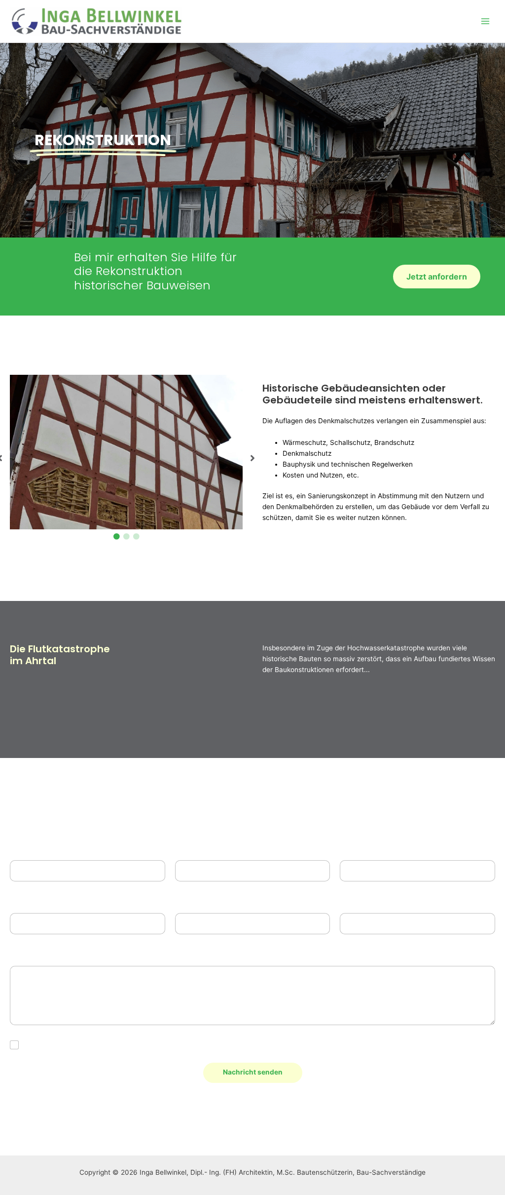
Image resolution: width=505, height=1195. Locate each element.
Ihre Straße (30, 901)
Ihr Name (30, 848)
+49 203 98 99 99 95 (260, 1119)
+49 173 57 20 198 (428, 1119)
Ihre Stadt (361, 901)
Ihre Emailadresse (376, 848)
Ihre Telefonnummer (212, 848)
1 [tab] (116, 537)
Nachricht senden (253, 1072)
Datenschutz (150, 1045)
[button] (252, 458)
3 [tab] (136, 537)
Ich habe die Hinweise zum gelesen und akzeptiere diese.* (158, 1045)
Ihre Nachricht (39, 953)
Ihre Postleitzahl (208, 901)
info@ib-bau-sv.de (91, 1119)
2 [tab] (126, 537)
